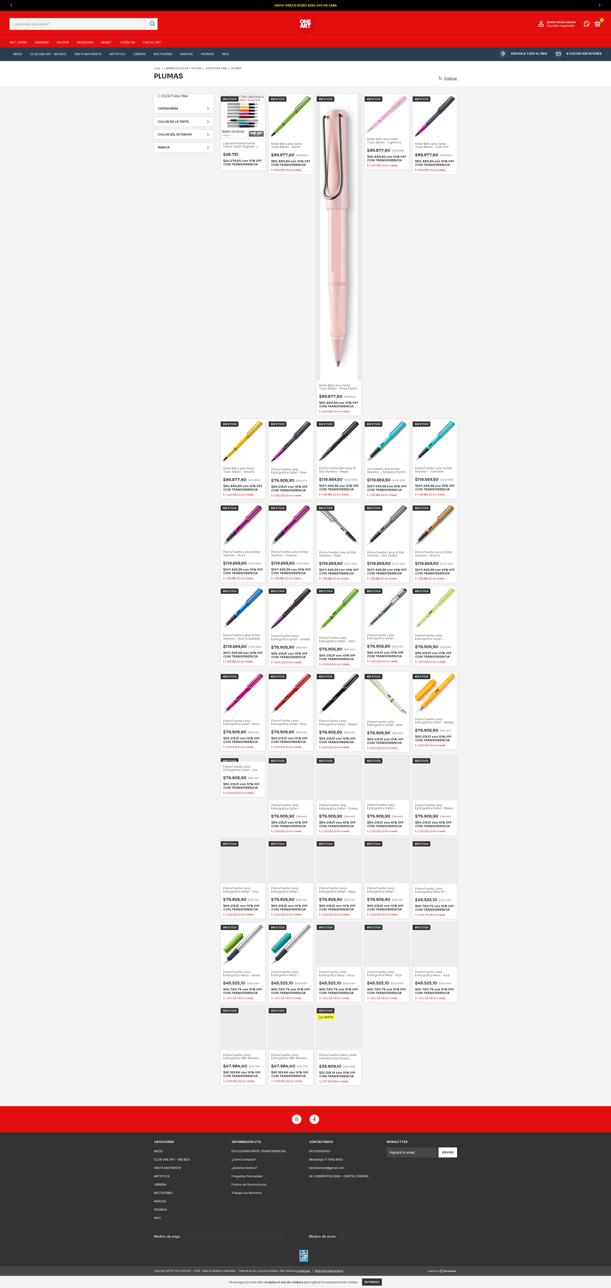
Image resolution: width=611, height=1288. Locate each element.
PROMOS (207, 54)
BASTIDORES (163, 54)
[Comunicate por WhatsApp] (586, 25)
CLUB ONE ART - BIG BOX (48, 54)
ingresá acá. (303, 1270)
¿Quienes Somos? (244, 1168)
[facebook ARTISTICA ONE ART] (314, 1119)
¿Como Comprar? (244, 1159)
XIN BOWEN (85, 42)
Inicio (157, 68)
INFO (225, 54)
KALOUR (63, 42)
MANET (106, 42)
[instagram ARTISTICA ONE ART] (296, 1119)
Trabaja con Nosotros (247, 1193)
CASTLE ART (152, 42)
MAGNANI (42, 42)
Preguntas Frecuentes (247, 1176)
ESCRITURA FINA (216, 68)
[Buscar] (152, 24)
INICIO (17, 54)
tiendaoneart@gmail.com (326, 1168)
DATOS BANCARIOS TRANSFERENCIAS (259, 1151)
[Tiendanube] (442, 1271)
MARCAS (186, 54)
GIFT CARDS (18, 42)
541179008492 (319, 1151)
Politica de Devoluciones (249, 1184)
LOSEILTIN (127, 42)
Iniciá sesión (566, 22)
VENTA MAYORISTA (87, 54)
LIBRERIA (139, 54)
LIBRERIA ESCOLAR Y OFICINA (183, 68)
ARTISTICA (117, 54)
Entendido (371, 1282)
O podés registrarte (560, 25)
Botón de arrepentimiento (329, 1270)
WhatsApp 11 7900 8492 (326, 1159)
